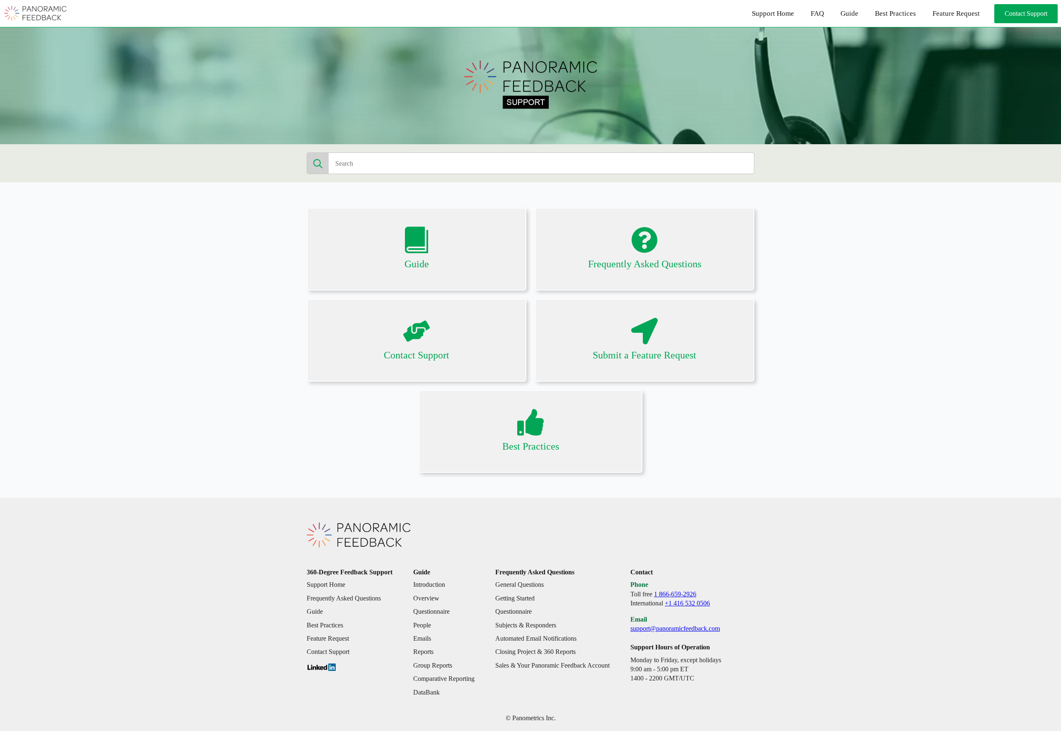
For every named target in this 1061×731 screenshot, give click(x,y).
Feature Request (956, 13)
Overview (426, 598)
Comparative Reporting (444, 678)
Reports (423, 651)
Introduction (429, 584)
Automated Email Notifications (536, 638)
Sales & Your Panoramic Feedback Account (552, 665)
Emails (422, 638)
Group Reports (432, 665)
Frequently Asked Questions (344, 598)
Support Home (773, 13)
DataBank (426, 692)
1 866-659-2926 (675, 594)
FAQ (817, 13)
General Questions (519, 584)
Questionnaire (431, 611)
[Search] (318, 163)
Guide (849, 13)
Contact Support (328, 651)
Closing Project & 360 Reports (535, 651)
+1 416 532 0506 (687, 603)
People (422, 625)
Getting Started (515, 598)
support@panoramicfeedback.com (675, 628)
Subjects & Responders (525, 625)
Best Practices (895, 13)
